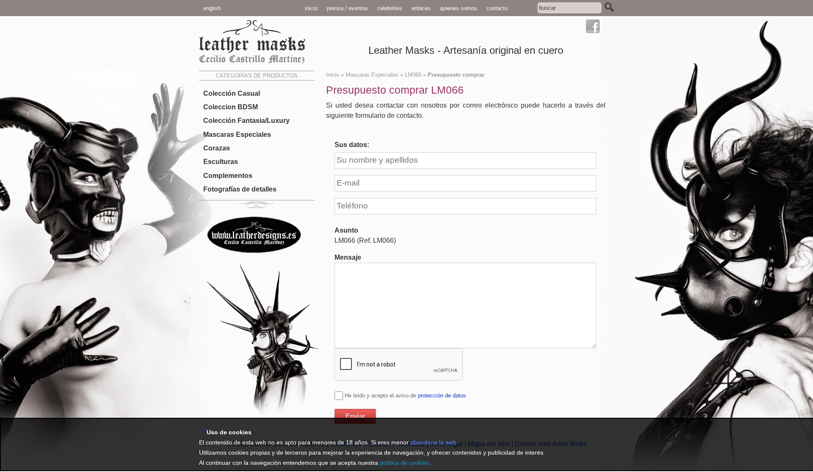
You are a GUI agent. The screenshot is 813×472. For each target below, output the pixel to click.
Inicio (311, 8)
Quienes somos (458, 8)
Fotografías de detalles (240, 189)
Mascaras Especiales (237, 134)
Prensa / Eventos (347, 8)
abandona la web (433, 442)
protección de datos (442, 395)
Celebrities (389, 8)
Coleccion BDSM (230, 107)
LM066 (413, 75)
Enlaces (421, 8)
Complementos (227, 175)
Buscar (609, 7)
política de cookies (404, 462)
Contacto (497, 8)
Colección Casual (231, 93)
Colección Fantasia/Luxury (246, 120)
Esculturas (220, 161)
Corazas (216, 148)
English (212, 8)
